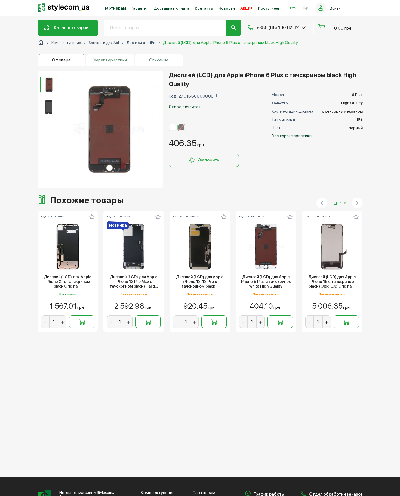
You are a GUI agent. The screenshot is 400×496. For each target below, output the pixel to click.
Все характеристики (292, 135)
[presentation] (321, 203)
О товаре (61, 60)
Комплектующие (158, 492)
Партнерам (114, 8)
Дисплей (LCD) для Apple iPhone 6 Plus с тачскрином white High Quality (266, 282)
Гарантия (139, 8)
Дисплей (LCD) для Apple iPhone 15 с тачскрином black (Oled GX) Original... (332, 282)
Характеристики (110, 60)
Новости (227, 8)
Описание (159, 60)
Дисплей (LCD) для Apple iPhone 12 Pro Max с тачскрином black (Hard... (134, 282)
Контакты (204, 8)
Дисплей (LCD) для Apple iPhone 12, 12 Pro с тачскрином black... (200, 282)
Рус (293, 8)
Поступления (270, 8)
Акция (246, 8)
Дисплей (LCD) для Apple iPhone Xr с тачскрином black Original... (67, 282)
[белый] (172, 127)
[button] (335, 203)
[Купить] (81, 321)
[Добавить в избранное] (91, 216)
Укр (305, 8)
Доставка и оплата (171, 8)
